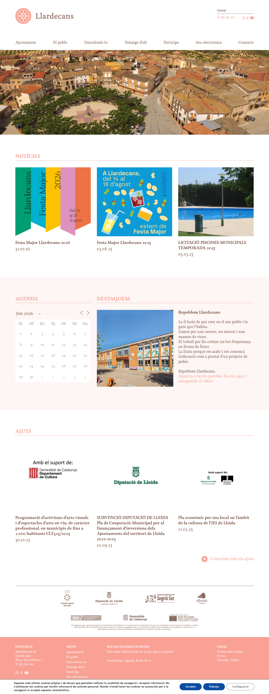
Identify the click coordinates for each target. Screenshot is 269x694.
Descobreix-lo (76, 662)
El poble (72, 657)
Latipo (234, 660)
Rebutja (214, 686)
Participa (72, 672)
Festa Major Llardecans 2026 (42, 243)
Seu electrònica (77, 676)
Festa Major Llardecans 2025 (124, 243)
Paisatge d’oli (75, 667)
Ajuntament (74, 652)
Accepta (191, 686)
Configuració (240, 686)
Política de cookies (230, 651)
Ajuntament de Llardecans (48, 16)
